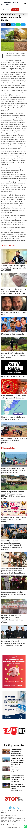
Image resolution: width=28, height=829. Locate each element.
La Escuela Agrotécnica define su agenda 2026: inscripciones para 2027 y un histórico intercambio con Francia (17, 779)
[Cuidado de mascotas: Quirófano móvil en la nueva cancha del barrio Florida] (14, 583)
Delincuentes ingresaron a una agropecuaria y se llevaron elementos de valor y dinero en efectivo (17, 772)
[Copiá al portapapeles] (23, 24)
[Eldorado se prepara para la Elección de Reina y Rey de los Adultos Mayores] (14, 508)
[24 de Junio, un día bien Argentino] (14, 324)
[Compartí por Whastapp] (18, 24)
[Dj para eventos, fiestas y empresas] (14, 367)
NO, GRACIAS (6, 9)
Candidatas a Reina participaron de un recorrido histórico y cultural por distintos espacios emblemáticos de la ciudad (17, 754)
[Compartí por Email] (13, 24)
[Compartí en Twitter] (8, 24)
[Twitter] (17, 807)
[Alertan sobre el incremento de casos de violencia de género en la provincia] (14, 429)
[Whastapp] (14, 807)
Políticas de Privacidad (12, 824)
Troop (18, 827)
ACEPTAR (15, 9)
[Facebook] (10, 807)
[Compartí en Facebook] (3, 24)
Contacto (21, 824)
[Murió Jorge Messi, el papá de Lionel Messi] (14, 303)
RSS (1, 824)
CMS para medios (12, 827)
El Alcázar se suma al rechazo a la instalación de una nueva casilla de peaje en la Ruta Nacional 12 (17, 762)
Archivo (5, 824)
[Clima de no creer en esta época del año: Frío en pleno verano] (14, 407)
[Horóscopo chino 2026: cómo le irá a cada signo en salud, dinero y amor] (14, 386)
